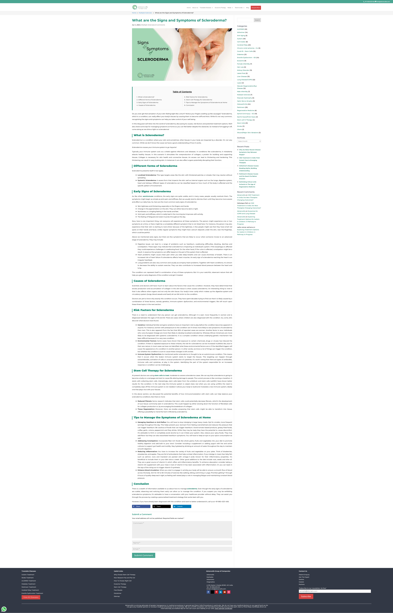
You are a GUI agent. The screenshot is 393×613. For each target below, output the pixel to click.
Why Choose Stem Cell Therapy (124, 574)
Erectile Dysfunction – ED (246, 57)
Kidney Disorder (243, 70)
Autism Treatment (28, 574)
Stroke (239, 126)
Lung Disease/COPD (244, 80)
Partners (302, 584)
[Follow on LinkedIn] (220, 592)
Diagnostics (211, 582)
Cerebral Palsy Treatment (30, 590)
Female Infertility (243, 64)
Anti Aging (241, 35)
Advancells (241, 195)
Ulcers (239, 129)
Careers (301, 582)
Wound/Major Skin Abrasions (247, 132)
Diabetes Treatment (28, 584)
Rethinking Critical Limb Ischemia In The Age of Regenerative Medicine (247, 184)
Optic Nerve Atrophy (244, 101)
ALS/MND (240, 29)
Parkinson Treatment (29, 587)
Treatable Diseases (205, 7)
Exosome (240, 61)
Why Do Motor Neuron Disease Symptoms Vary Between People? (250, 152)
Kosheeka (210, 577)
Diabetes (240, 54)
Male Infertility (242, 91)
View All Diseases (30, 597)
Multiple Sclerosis (145, 13)
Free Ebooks (118, 590)
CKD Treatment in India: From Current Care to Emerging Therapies (249, 160)
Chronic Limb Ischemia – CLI (247, 48)
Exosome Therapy (220, 7)
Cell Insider (241, 42)
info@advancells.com (218, 589)
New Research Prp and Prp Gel (124, 577)
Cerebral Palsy (242, 45)
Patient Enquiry (304, 574)
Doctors (301, 579)
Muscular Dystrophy (244, 98)
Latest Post (241, 73)
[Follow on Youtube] (224, 592)
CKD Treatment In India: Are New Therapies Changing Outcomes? (248, 197)
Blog (247, 7)
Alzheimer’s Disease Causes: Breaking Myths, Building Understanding (249, 168)
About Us (195, 7)
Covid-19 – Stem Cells (245, 51)
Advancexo (210, 579)
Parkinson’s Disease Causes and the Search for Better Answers (248, 176)
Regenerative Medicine (245, 110)
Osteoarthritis (242, 104)
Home (189, 7)
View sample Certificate (223, 608)
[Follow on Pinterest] (216, 592)
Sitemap (117, 596)
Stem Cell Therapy (120, 587)
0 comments (160, 25)
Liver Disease (242, 76)
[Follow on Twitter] (212, 592)
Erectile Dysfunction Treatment (32, 593)
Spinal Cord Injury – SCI (245, 113)
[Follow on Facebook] (208, 592)
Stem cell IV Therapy (244, 120)
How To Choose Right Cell (123, 581)
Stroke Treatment (27, 577)
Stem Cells (241, 123)
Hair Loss (240, 67)
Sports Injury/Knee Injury (246, 117)
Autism (239, 39)
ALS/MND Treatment (29, 581)
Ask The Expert (304, 577)
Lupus (239, 83)
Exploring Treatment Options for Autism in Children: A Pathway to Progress (248, 232)
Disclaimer (117, 593)
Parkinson (241, 107)
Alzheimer (241, 32)
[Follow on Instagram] (228, 592)
